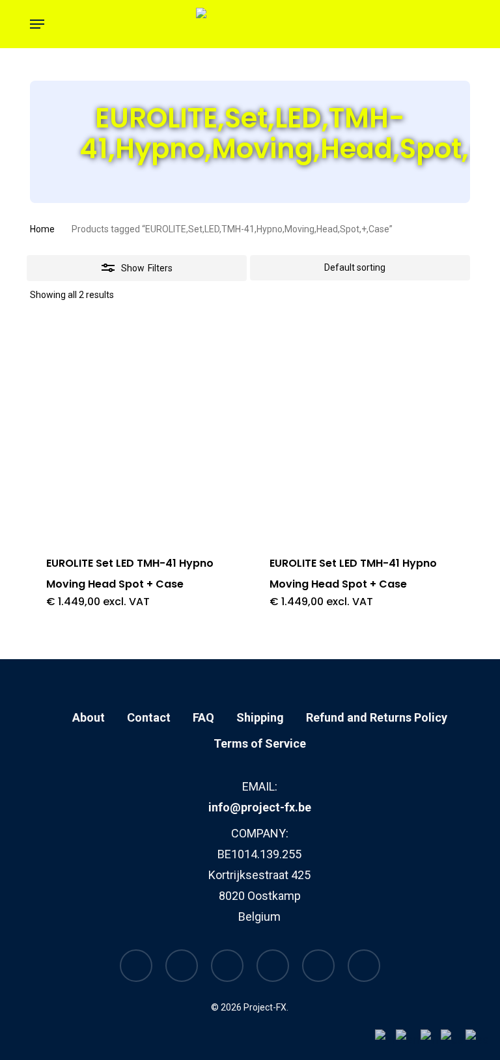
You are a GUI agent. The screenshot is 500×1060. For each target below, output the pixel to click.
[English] (408, 1039)
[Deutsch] (453, 1039)
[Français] (431, 1039)
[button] (37, 24)
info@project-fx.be (259, 807)
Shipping (260, 717)
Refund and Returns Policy (376, 717)
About (88, 717)
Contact (149, 717)
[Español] (477, 1039)
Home (42, 229)
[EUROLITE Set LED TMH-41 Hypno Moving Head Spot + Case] (136, 429)
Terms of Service (260, 743)
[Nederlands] (385, 1039)
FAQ (203, 717)
